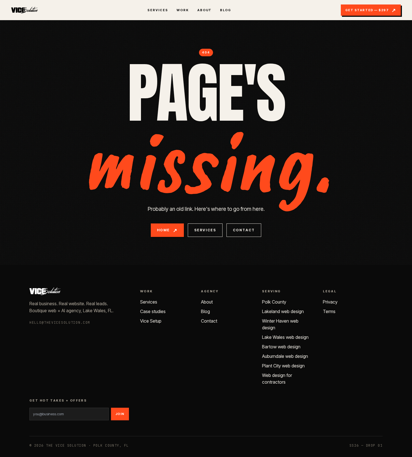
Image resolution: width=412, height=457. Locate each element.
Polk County (274, 302)
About (204, 10)
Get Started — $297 (370, 10)
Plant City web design (283, 366)
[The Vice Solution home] (24, 10)
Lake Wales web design (285, 337)
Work (183, 10)
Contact (244, 230)
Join (119, 414)
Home (167, 230)
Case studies (153, 311)
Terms (329, 311)
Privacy (330, 302)
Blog (225, 10)
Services (157, 10)
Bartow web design (281, 346)
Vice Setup (150, 321)
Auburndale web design (285, 356)
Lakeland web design (283, 311)
